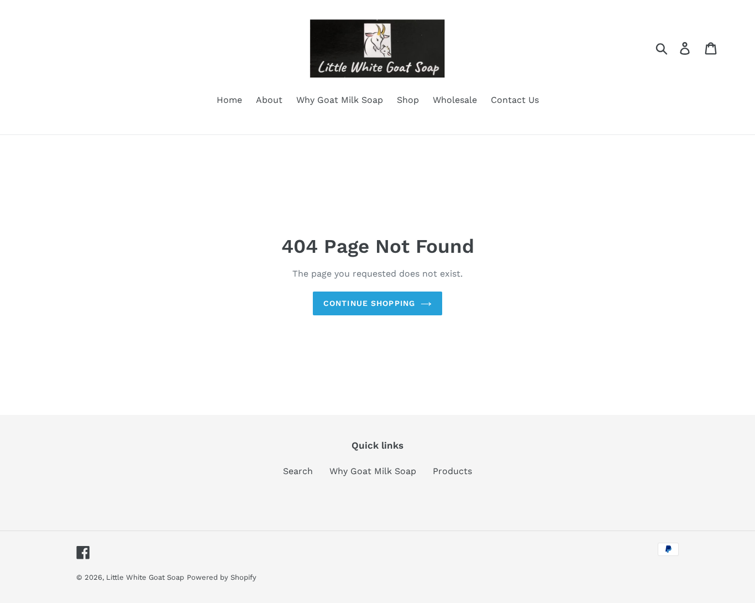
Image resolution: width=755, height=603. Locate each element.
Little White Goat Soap (145, 577)
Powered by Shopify (221, 577)
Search (298, 471)
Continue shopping (369, 303)
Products (452, 471)
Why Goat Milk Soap (372, 471)
